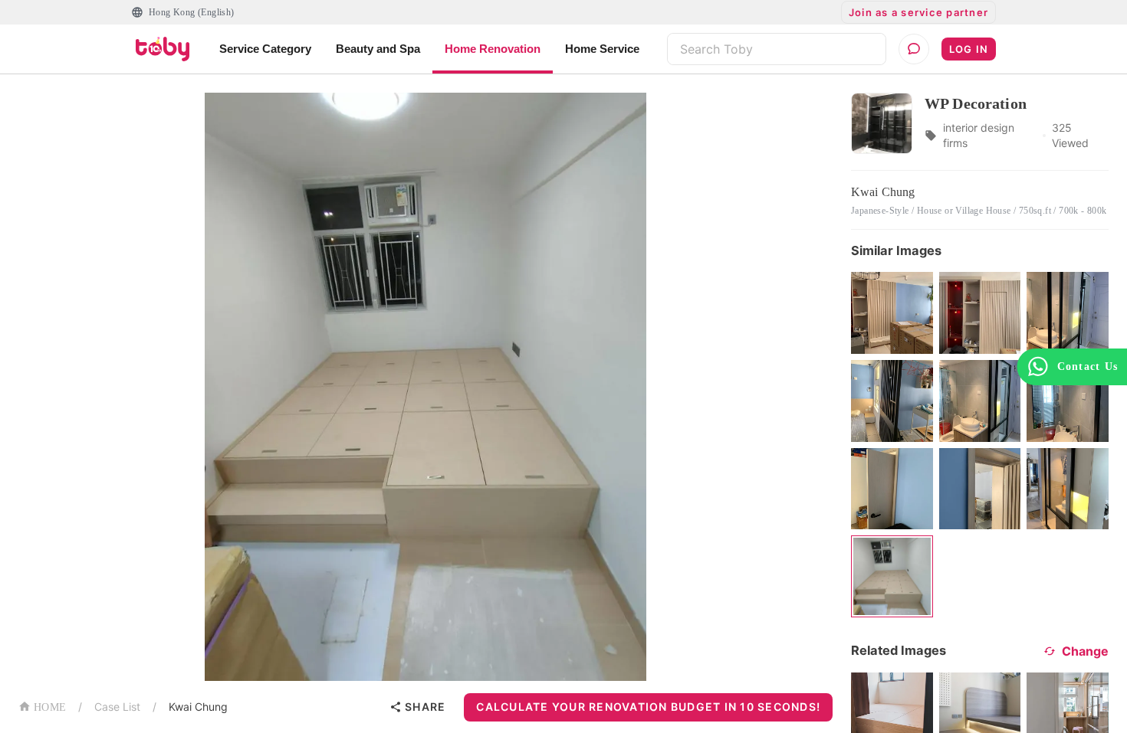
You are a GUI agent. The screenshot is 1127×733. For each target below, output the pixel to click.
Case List (117, 706)
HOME (50, 707)
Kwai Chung (198, 706)
